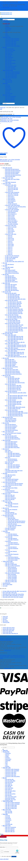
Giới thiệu (5, 618)
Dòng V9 (10, 253)
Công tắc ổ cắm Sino (10, 44)
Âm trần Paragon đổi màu (14, 316)
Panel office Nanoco (10, 421)
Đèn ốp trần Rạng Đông (11, 410)
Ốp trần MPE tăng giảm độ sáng (16, 382)
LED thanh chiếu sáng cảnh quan (14, 470)
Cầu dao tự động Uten (11, 74)
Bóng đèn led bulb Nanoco (12, 169)
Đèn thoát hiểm (9, 57)
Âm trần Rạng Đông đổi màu (15, 329)
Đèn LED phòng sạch (10, 66)
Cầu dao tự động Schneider (12, 73)
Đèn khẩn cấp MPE (10, 286)
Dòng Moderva (11, 201)
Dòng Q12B (11, 240)
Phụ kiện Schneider (13, 224)
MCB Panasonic (12, 567)
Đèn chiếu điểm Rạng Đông (12, 355)
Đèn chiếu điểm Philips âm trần (16, 352)
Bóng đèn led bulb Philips (11, 173)
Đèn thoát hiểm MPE (10, 443)
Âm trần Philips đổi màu (14, 320)
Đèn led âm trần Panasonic (12, 307)
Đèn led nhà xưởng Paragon (12, 372)
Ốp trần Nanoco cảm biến (14, 385)
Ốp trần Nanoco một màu (14, 389)
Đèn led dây (8, 61)
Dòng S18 (10, 228)
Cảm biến (5, 180)
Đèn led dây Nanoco (10, 361)
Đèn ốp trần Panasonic (11, 391)
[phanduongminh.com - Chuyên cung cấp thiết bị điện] (6, 13)
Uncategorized (6, 583)
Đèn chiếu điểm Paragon (11, 348)
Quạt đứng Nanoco (13, 542)
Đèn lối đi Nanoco (12, 459)
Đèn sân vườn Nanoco (14, 464)
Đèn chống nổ (6, 268)
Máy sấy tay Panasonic (11, 509)
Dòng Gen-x (11, 196)
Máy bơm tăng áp (9, 99)
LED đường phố (7, 477)
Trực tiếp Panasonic (13, 506)
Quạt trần (7, 86)
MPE (6, 31)
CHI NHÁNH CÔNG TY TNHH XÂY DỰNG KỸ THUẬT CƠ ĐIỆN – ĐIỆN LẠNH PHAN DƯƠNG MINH (12, 657)
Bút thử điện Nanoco (13, 519)
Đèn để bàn (8, 56)
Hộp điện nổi (8, 476)
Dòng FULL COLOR (13, 195)
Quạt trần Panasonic (13, 554)
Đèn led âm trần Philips (11, 319)
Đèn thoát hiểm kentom (11, 441)
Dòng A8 (10, 237)
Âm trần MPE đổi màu (13, 296)
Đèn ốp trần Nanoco (10, 384)
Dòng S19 (10, 232)
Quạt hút (7, 85)
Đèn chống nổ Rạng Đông (12, 273)
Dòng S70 (10, 191)
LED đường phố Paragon (11, 479)
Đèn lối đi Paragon (12, 460)
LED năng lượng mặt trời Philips (13, 485)
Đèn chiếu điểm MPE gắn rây (15, 339)
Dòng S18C (11, 229)
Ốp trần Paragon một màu (14, 404)
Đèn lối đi (7, 457)
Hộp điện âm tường (10, 475)
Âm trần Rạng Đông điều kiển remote (17, 327)
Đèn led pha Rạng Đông (11, 430)
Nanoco (7, 24)
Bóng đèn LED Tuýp (10, 69)
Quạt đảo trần (8, 93)
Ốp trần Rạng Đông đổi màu (15, 414)
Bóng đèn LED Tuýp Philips (12, 179)
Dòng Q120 (11, 238)
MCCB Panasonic (12, 568)
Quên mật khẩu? (4, 859)
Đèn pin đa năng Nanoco (11, 437)
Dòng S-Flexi (11, 215)
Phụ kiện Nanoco (9, 516)
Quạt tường (8, 89)
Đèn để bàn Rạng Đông (11, 281)
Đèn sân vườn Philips (13, 467)
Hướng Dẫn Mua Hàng (9, 627)
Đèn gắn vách (8, 451)
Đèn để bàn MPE (9, 276)
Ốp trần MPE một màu (13, 381)
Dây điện (5, 265)
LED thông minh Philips (11, 488)
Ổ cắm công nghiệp (10, 258)
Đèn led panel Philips (10, 418)
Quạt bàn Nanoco (12, 534)
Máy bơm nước (7, 95)
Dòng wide (10, 202)
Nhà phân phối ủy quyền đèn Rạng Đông (13, 594)
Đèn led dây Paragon (10, 364)
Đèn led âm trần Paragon (11, 315)
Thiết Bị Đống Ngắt (8, 70)
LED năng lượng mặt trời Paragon (14, 483)
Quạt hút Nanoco (12, 547)
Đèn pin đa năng (7, 434)
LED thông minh (7, 486)
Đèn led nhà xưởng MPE (11, 369)
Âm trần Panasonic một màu (15, 313)
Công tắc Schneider (13, 211)
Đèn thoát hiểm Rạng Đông (12, 447)
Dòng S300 (11, 244)
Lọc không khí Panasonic (11, 492)
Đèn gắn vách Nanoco (13, 453)
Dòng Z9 (10, 254)
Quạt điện (5, 83)
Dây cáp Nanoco (9, 264)
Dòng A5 (10, 235)
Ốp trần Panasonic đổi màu (15, 397)
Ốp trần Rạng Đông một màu (15, 415)
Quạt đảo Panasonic (13, 539)
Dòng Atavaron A (12, 214)
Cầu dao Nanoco (9, 563)
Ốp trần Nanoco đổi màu (14, 388)
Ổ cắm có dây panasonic (11, 257)
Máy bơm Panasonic (10, 96)
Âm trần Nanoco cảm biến (14, 302)
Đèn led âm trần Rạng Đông (12, 323)
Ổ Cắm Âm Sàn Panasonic (12, 255)
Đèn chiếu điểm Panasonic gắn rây (17, 346)
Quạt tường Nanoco (13, 557)
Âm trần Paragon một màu (15, 317)
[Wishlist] (0, 123)
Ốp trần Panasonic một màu (15, 398)
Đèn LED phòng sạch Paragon (13, 433)
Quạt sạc (7, 92)
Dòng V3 (10, 247)
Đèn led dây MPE (9, 359)
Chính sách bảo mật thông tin (10, 633)
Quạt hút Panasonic (13, 548)
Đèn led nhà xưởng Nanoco (12, 371)
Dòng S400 (11, 245)
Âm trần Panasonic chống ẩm (15, 310)
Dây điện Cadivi (9, 267)
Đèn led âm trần (9, 48)
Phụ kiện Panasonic (10, 528)
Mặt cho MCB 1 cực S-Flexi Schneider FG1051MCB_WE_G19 (10, 160)
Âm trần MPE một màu (14, 297)
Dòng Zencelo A (12, 219)
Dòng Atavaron (12, 212)
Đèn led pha (8, 64)
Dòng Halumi (11, 198)
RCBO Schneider (12, 577)
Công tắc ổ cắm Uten (10, 43)
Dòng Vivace (11, 216)
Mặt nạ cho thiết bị (12, 221)
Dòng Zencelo (11, 218)
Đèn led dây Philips (10, 365)
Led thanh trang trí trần (11, 472)
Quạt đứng (8, 87)
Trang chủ (5, 20)
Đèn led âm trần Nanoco (11, 300)
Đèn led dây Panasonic (11, 362)
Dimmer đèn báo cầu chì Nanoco (16, 522)
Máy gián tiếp (8, 82)
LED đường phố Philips (11, 480)
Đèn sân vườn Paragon (14, 466)
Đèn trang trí (8, 53)
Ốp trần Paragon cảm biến (15, 401)
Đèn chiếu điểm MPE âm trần (15, 336)
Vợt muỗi (5, 586)
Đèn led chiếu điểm (10, 50)
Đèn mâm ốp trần (9, 462)
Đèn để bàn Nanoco (10, 277)
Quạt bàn (7, 90)
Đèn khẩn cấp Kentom (11, 284)
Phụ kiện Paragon (10, 529)
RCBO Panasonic (12, 570)
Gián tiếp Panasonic (13, 503)
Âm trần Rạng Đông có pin (15, 326)
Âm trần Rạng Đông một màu (15, 330)
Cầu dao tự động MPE (11, 76)
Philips (7, 25)
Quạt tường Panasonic (14, 558)
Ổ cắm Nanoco (9, 260)
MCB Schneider (12, 574)
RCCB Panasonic (12, 571)
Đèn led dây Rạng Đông (11, 366)
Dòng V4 (10, 248)
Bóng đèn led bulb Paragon (12, 172)
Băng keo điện (11, 518)
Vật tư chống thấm (7, 584)
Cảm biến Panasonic (10, 182)
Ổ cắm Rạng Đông (13, 208)
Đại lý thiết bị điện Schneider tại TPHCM (13, 595)
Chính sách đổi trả (7, 632)
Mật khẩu (3, 847)
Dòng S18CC (11, 231)
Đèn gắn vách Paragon (14, 456)
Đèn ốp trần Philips (10, 405)
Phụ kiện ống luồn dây (11, 513)
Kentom (7, 36)
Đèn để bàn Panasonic (11, 278)
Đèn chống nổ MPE (10, 270)
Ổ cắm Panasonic (12, 203)
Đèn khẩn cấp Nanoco (11, 287)
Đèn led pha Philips (10, 428)
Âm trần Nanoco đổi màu (14, 304)
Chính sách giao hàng (8, 630)
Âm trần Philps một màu (14, 322)
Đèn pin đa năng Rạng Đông (12, 439)
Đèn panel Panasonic (10, 420)
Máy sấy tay (6, 508)
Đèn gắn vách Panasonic (14, 454)
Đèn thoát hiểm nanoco (11, 444)
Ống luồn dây (6, 511)
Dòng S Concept (12, 227)
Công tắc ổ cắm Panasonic (12, 38)
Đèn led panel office (10, 60)
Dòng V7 (10, 251)
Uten (6, 34)
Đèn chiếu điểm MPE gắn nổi (15, 338)
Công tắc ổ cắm (7, 37)
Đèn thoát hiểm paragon (11, 446)
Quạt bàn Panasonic (13, 535)
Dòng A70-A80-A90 (13, 189)
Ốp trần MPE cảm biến (14, 378)
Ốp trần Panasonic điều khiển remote (17, 395)
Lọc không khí (6, 489)
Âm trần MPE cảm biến (14, 294)
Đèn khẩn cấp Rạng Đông (12, 290)
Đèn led (5, 47)
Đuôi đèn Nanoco (12, 524)
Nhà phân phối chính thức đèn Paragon (13, 597)
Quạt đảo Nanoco (12, 538)
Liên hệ (4, 619)
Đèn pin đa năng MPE (11, 436)
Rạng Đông (8, 28)
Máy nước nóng (7, 79)
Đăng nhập (14, 856)
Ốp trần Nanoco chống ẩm (15, 387)
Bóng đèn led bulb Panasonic (12, 170)
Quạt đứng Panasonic (13, 544)
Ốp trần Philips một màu (14, 408)
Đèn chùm (8, 450)
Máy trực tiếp (8, 80)
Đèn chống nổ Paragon (11, 271)
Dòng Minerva (11, 199)
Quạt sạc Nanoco (12, 551)
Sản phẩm (5, 621)
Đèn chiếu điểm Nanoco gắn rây (16, 342)
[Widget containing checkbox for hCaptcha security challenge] (10, 851)
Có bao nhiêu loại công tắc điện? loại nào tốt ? (15, 591)
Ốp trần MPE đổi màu (13, 379)
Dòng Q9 (10, 242)
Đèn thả (7, 469)
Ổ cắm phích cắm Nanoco (14, 525)
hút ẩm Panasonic (10, 490)
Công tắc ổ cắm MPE (10, 41)
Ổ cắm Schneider (12, 222)
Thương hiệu (6, 21)
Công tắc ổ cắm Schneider (12, 40)
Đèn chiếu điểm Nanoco (11, 340)
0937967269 (7, 650)
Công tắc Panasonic (13, 193)
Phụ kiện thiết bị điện (8, 515)
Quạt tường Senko (13, 560)
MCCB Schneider (12, 575)
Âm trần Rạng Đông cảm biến (15, 325)
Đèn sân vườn (9, 463)
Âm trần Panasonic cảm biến (15, 309)
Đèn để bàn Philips (10, 280)
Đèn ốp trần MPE (9, 377)
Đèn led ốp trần (9, 51)
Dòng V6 (10, 250)
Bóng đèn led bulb (10, 67)
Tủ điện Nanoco (12, 526)
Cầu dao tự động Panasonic (12, 72)
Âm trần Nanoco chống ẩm (15, 303)
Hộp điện (5, 473)
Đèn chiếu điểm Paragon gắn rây (16, 349)
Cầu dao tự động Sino (11, 77)
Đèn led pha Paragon (10, 427)
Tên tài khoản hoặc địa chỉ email (9, 843)
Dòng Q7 (10, 241)
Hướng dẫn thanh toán (8, 629)
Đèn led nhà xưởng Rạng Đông (13, 374)
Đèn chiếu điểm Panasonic (12, 343)
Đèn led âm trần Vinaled (11, 332)
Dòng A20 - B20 (12, 186)
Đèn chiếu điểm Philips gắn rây (16, 353)
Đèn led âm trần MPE (10, 293)
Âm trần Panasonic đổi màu (15, 312)
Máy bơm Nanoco (10, 98)
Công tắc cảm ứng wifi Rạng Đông (17, 206)
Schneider (7, 30)
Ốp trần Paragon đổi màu (14, 402)
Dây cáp (5, 263)
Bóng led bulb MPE (10, 176)
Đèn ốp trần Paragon (10, 400)
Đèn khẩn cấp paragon (11, 289)
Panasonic (8, 23)
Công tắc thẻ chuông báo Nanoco (16, 521)
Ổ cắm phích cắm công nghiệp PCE (14, 261)
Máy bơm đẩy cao (10, 100)
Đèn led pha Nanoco (10, 424)
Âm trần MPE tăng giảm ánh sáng (16, 299)
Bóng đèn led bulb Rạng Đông (13, 175)
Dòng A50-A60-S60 (13, 188)
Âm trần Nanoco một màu (14, 306)
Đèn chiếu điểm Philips (11, 351)
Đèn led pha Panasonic (11, 426)
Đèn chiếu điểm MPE (10, 335)
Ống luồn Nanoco (9, 512)
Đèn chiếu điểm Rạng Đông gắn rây (17, 356)
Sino (6, 33)
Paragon (7, 27)
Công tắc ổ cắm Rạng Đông (12, 46)
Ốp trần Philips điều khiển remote (16, 407)
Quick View (3, 154)
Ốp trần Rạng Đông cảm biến (15, 411)
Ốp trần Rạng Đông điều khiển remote (18, 413)
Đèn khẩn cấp (8, 54)
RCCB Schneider (12, 578)
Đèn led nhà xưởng (10, 63)
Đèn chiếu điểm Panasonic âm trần (17, 345)
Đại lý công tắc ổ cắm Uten (10, 592)
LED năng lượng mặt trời (9, 482)
